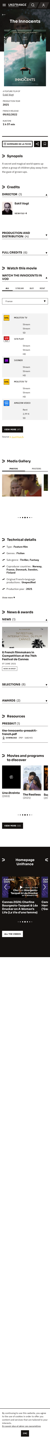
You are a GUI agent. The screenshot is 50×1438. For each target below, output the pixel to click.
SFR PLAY (18, 339)
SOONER (18, 360)
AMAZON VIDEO (21, 403)
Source (6, 436)
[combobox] (25, 301)
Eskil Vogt (8, 94)
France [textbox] (9, 301)
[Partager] (37, 144)
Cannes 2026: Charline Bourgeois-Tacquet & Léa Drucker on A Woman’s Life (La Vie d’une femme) (20, 907)
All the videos (12, 934)
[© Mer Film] (22, 485)
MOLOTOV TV (20, 317)
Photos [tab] (13, 468)
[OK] (25, 1433)
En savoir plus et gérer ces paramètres (21, 1426)
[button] (37, 479)
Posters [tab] (36, 468)
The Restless (32, 794)
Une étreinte (11, 793)
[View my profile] (43, 5)
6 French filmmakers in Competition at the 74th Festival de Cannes (19, 656)
